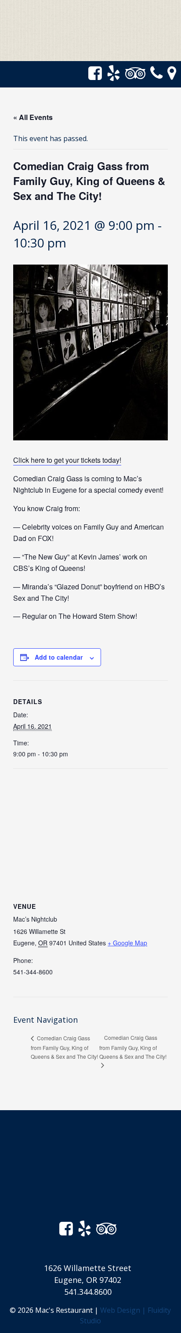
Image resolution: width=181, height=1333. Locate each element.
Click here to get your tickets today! (67, 460)
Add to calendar (59, 657)
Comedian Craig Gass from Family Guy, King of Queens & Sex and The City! (64, 1047)
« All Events (33, 117)
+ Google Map (127, 942)
